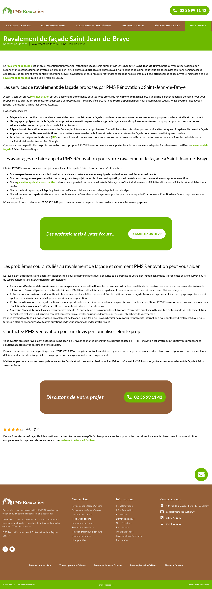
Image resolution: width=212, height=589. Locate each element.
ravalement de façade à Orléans (77, 440)
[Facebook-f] (5, 549)
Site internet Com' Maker (198, 584)
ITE (54, 137)
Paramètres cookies (106, 585)
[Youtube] (12, 549)
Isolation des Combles (53, 25)
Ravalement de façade (18, 25)
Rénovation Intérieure (167, 25)
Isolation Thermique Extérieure (93, 25)
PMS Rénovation (39, 96)
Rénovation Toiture (133, 25)
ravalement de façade (19, 65)
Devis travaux (198, 25)
